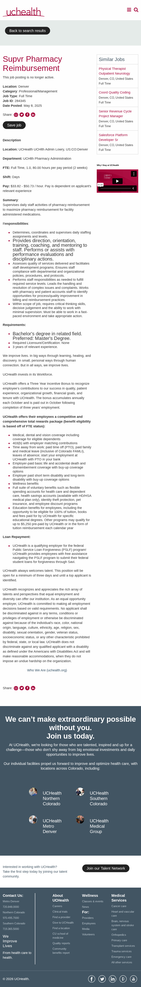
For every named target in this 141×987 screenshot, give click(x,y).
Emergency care (121, 956)
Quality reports (61, 943)
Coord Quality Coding (114, 92)
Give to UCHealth (63, 922)
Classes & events (92, 901)
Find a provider (61, 917)
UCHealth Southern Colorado (99, 798)
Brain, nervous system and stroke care (122, 925)
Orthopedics (118, 934)
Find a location (61, 928)
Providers (88, 917)
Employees (89, 923)
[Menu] (129, 10)
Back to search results (27, 31)
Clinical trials (60, 911)
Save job (14, 125)
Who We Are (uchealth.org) (47, 670)
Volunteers (88, 934)
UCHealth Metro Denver (52, 826)
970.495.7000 (11, 917)
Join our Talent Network (106, 868)
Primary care (119, 940)
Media (85, 928)
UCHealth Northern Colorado (52, 798)
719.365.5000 (11, 928)
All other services (121, 962)
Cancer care (118, 906)
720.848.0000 (11, 906)
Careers (57, 906)
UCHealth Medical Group (99, 826)
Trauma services (121, 951)
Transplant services (123, 945)
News (85, 906)
